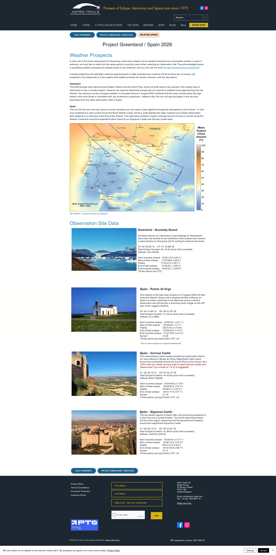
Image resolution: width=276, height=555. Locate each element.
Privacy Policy (113, 550)
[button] (86, 25)
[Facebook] (201, 8)
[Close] (272, 550)
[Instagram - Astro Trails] (187, 525)
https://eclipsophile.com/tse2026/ (183, 67)
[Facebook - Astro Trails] (180, 525)
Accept (263, 550)
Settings (250, 550)
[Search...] (205, 17)
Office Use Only (184, 503)
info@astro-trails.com (193, 496)
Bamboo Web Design (112, 540)
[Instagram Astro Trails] (206, 8)
